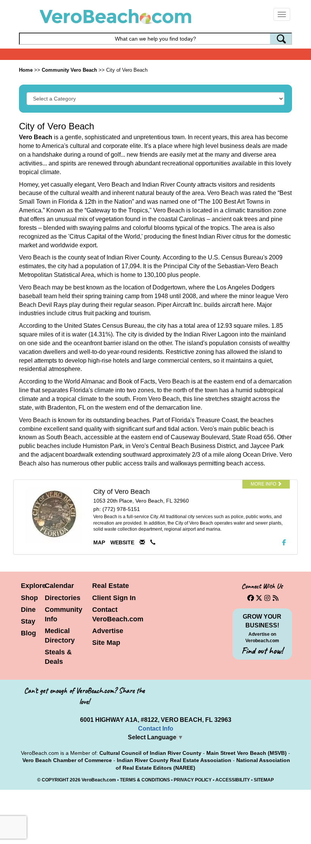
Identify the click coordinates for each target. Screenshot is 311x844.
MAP (99, 542)
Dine (28, 609)
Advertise (107, 631)
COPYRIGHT (55, 780)
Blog (28, 633)
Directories (62, 598)
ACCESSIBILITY (232, 780)
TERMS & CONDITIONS (145, 780)
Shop (29, 598)
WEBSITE (122, 542)
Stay (28, 621)
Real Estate (110, 585)
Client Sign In (114, 598)
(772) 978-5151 (121, 509)
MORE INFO (264, 484)
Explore (33, 585)
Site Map (106, 642)
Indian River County (133, 257)
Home (26, 70)
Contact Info (155, 728)
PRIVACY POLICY (193, 780)
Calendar (59, 585)
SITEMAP (264, 780)
